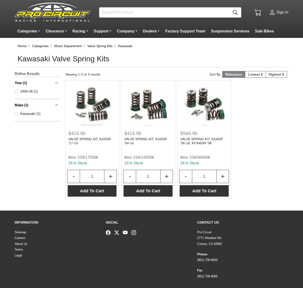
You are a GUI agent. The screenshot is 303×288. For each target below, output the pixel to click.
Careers (20, 238)
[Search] (235, 12)
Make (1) (21, 105)
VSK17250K (87, 157)
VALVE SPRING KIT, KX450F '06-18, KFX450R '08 (201, 141)
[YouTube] (127, 232)
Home (22, 46)
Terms (19, 249)
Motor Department (68, 46)
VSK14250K (143, 157)
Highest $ (276, 74)
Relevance (233, 74)
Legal (18, 255)
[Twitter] (118, 232)
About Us (21, 244)
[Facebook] (110, 232)
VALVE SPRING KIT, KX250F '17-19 (89, 141)
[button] (30, 31)
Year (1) (21, 83)
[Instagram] (135, 232)
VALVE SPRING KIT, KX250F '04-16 (145, 141)
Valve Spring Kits (99, 46)
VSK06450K (199, 157)
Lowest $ (255, 74)
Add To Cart (92, 191)
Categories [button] (40, 46)
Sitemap (20, 232)
